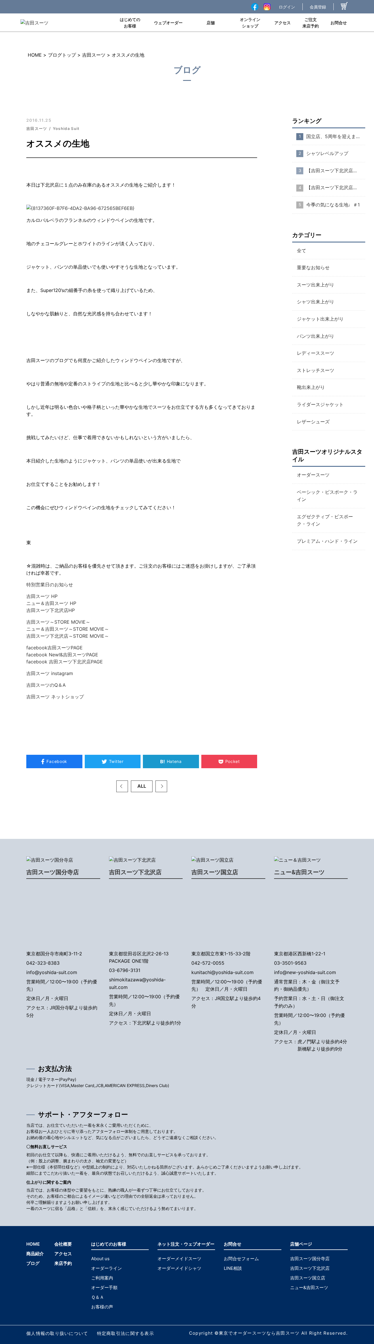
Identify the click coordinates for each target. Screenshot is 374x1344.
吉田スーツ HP (42, 596)
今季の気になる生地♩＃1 (333, 205)
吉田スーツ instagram (49, 673)
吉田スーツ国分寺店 (52, 872)
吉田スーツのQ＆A (46, 685)
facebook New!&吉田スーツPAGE (62, 655)
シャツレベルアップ (327, 154)
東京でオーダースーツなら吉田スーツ (259, 1333)
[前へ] (122, 786)
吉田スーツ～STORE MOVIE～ (58, 622)
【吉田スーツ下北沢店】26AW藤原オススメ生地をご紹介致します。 (335, 170)
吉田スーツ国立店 (214, 872)
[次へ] (161, 786)
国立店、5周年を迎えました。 (335, 136)
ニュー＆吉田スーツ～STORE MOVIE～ (67, 629)
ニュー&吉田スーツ (299, 872)
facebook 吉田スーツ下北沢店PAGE (64, 662)
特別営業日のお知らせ (49, 584)
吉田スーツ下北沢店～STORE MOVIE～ (67, 636)
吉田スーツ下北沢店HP (50, 610)
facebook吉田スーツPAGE (54, 648)
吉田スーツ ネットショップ (55, 697)
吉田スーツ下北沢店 (135, 872)
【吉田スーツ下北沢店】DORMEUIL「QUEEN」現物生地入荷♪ (335, 188)
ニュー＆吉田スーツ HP (51, 603)
